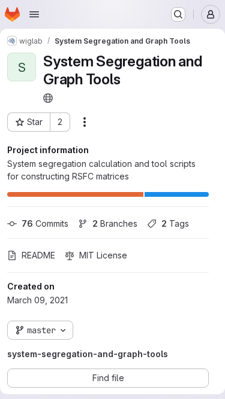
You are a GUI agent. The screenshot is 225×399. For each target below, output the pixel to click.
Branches (114, 223)
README (38, 255)
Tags (175, 223)
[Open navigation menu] (34, 14)
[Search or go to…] (178, 14)
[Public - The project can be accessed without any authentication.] (48, 98)
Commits (45, 223)
